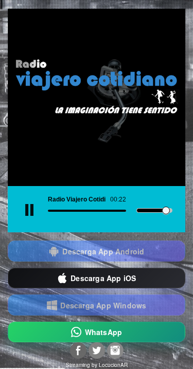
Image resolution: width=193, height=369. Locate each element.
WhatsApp (103, 332)
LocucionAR (113, 364)
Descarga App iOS (103, 278)
